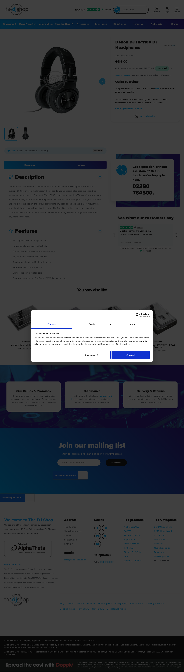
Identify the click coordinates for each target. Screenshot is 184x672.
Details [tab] (92, 324)
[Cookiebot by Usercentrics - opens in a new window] (138, 315)
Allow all (130, 355)
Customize (90, 355)
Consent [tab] (52, 324)
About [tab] (132, 324)
